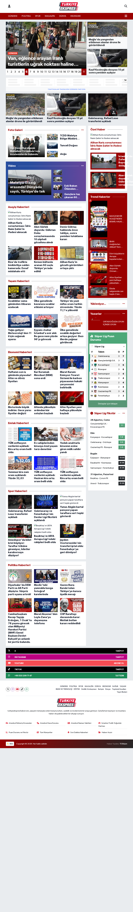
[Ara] (125, 6)
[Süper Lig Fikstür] (123, 413)
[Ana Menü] (126, 16)
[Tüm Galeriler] (82, 130)
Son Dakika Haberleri (79, 732)
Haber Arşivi (107, 732)
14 (56, 72)
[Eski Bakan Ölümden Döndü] (58, 187)
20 (79, 72)
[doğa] (52, 154)
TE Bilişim (123, 744)
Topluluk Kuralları (119, 689)
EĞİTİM (77, 689)
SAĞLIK (115, 686)
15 (60, 72)
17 (68, 72)
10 (41, 72)
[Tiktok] (22, 689)
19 (76, 72)
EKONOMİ (76, 16)
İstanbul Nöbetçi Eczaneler (20, 723)
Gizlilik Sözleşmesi (89, 689)
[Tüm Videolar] (82, 166)
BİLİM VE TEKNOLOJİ (64, 689)
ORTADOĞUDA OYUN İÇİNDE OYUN (113, 323)
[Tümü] (123, 304)
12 (49, 72)
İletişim (101, 689)
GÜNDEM (12, 16)
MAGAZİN (50, 16)
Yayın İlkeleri (122, 692)
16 (64, 72)
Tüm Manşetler (46, 732)
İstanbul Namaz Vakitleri (81, 723)
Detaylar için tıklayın (107, 404)
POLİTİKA (26, 16)
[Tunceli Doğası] (52, 145)
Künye (108, 689)
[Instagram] (13, 689)
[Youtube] (17, 689)
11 (45, 72)
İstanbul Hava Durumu (49, 723)
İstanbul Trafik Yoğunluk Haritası (109, 724)
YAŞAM (123, 686)
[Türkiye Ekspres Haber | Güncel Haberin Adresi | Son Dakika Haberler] (68, 6)
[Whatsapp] (27, 689)
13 (53, 72)
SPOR (37, 16)
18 (72, 72)
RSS (11, 744)
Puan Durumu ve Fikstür (18, 732)
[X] (8, 689)
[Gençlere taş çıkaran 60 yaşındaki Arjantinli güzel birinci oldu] (58, 196)
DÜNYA (62, 16)
